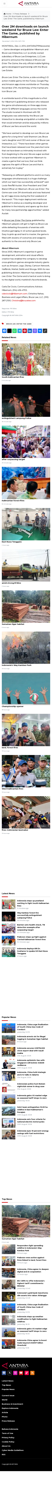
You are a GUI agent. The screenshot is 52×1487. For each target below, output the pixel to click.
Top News (7, 1199)
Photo (4, 1417)
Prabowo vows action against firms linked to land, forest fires (24, 746)
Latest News (8, 893)
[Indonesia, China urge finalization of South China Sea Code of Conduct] (8, 1028)
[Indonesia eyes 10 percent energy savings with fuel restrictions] (8, 1134)
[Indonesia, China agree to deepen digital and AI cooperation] (8, 1273)
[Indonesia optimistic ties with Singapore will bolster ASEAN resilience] (8, 1064)
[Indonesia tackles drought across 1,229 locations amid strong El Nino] (26, 565)
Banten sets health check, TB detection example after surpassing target (25, 458)
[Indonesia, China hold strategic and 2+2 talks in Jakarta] (8, 1076)
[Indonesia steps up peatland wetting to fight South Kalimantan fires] (26, 359)
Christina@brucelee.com (24, 300)
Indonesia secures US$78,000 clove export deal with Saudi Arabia (31, 1050)
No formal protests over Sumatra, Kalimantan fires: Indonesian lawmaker (24, 828)
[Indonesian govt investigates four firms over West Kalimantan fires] (26, 771)
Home (9, 14)
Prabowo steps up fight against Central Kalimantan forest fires (21, 499)
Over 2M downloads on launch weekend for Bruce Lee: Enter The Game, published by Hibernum (26, 17)
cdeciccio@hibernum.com (14, 294)
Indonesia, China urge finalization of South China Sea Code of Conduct (32, 1027)
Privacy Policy (8, 1437)
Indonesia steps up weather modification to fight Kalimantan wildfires (32, 1319)
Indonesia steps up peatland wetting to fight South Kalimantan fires (24, 375)
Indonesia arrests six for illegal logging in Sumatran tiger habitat (22, 622)
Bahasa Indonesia (10, 1429)
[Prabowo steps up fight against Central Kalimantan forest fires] (26, 483)
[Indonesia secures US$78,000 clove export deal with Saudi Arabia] (8, 1051)
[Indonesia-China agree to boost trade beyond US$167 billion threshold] (8, 1344)
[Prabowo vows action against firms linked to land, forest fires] (26, 730)
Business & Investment (12, 1404)
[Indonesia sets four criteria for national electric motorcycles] (8, 1123)
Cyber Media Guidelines (13, 1450)
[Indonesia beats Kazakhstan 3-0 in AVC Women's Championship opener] (26, 689)
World (4, 1400)
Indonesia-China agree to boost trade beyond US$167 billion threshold (32, 1342)
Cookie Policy (8, 1442)
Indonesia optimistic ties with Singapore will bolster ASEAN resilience (31, 1062)
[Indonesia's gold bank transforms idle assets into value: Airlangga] (8, 1296)
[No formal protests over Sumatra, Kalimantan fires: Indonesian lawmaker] (26, 812)
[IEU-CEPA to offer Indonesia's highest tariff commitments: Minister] (8, 1284)
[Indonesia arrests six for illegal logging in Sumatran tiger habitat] (26, 606)
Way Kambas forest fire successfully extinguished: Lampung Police (19, 417)
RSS (3, 1454)
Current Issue (8, 1395)
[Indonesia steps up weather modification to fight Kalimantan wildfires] (8, 1320)
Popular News (9, 1017)
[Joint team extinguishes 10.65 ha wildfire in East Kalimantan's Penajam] (8, 1111)
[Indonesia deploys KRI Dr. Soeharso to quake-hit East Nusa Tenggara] (26, 524)
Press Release (20, 14)
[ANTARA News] (28, 3)
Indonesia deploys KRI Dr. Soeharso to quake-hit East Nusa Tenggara (25, 540)
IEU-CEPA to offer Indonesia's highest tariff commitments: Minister (31, 1283)
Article (5, 1412)
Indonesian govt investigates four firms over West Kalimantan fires (24, 787)
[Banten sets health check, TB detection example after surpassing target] (26, 442)
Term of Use (7, 1433)
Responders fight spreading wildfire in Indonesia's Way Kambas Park (20, 663)
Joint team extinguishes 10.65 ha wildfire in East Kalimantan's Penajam (32, 1109)
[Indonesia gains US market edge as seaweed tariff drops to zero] (8, 1099)
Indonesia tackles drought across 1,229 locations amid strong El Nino (26, 581)
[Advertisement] (26, 863)
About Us (6, 1446)
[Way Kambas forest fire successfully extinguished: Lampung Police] (26, 400)
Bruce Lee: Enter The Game (19, 324)
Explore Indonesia (10, 1408)
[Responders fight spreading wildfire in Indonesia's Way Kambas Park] (26, 647)
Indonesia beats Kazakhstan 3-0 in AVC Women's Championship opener (26, 705)
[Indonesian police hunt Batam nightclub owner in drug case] (8, 1087)
